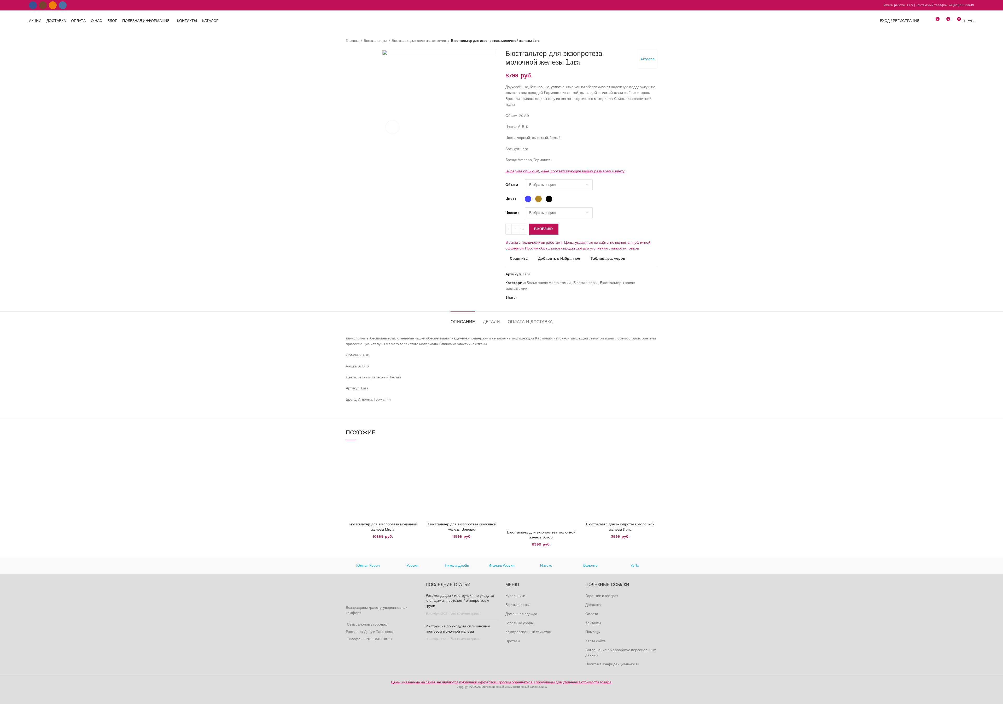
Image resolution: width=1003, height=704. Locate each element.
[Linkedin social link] (539, 297)
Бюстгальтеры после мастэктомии (419, 41)
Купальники (515, 596)
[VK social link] (63, 5)
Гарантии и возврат (601, 596)
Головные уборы (519, 623)
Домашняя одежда (521, 614)
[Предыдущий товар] (644, 40)
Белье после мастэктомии (549, 283)
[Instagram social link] (43, 5)
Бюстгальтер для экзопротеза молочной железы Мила (383, 527)
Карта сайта (595, 641)
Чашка (511, 213)
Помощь (592, 632)
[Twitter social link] (527, 297)
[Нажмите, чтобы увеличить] (392, 127)
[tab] (463, 319)
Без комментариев (465, 613)
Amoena (648, 59)
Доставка (593, 605)
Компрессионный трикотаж (528, 632)
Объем (511, 185)
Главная (352, 41)
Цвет (509, 198)
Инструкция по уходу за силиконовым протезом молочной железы (458, 629)
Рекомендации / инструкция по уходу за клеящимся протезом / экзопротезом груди (460, 601)
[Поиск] (926, 21)
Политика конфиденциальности (612, 664)
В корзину (543, 229)
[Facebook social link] (33, 5)
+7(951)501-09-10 (961, 5)
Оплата (591, 614)
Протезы (512, 641)
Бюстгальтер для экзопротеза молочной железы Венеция (462, 527)
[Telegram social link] (545, 297)
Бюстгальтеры (375, 41)
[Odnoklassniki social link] (53, 5)
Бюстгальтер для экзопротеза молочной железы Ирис (620, 527)
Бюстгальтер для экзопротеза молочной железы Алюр (541, 535)
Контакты (593, 623)
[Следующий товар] (654, 40)
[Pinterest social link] (533, 297)
